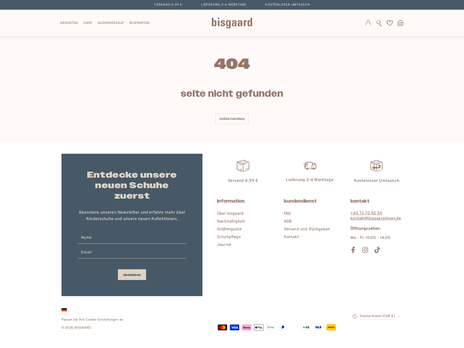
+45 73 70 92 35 (366, 213)
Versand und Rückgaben (307, 229)
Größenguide (229, 229)
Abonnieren (132, 275)
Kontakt (291, 237)
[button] (379, 23)
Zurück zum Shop (231, 119)
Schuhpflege (229, 237)
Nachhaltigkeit (231, 221)
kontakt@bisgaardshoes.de (375, 218)
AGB (288, 221)
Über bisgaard (230, 213)
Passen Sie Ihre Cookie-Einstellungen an (92, 320)
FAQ (287, 213)
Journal (224, 244)
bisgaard (82, 328)
